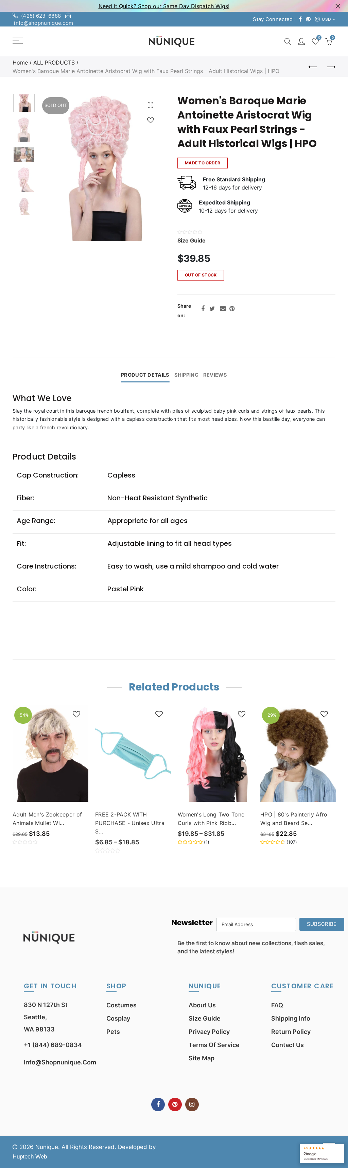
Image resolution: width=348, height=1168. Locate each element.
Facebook (203, 309)
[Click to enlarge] (150, 104)
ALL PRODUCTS (54, 62)
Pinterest (231, 309)
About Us (202, 1005)
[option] (100, 167)
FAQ (277, 1005)
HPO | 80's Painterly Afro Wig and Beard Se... (294, 818)
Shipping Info (290, 1018)
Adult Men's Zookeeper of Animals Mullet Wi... (47, 818)
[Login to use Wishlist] (150, 120)
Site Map (201, 1058)
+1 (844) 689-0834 (53, 1044)
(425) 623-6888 (41, 16)
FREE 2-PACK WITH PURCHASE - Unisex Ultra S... (129, 823)
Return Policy (291, 1031)
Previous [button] (57, 167)
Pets (113, 1031)
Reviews (215, 375)
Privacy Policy (209, 1031)
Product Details (145, 375)
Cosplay (118, 1018)
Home (20, 62)
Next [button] (144, 167)
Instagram (192, 1104)
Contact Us (287, 1044)
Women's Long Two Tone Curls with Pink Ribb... (211, 818)
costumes (121, 1005)
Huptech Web (30, 1156)
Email (223, 309)
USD (326, 19)
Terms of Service (214, 1044)
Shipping (186, 375)
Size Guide (205, 1018)
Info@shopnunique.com (60, 1062)
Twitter (212, 309)
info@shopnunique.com (43, 23)
